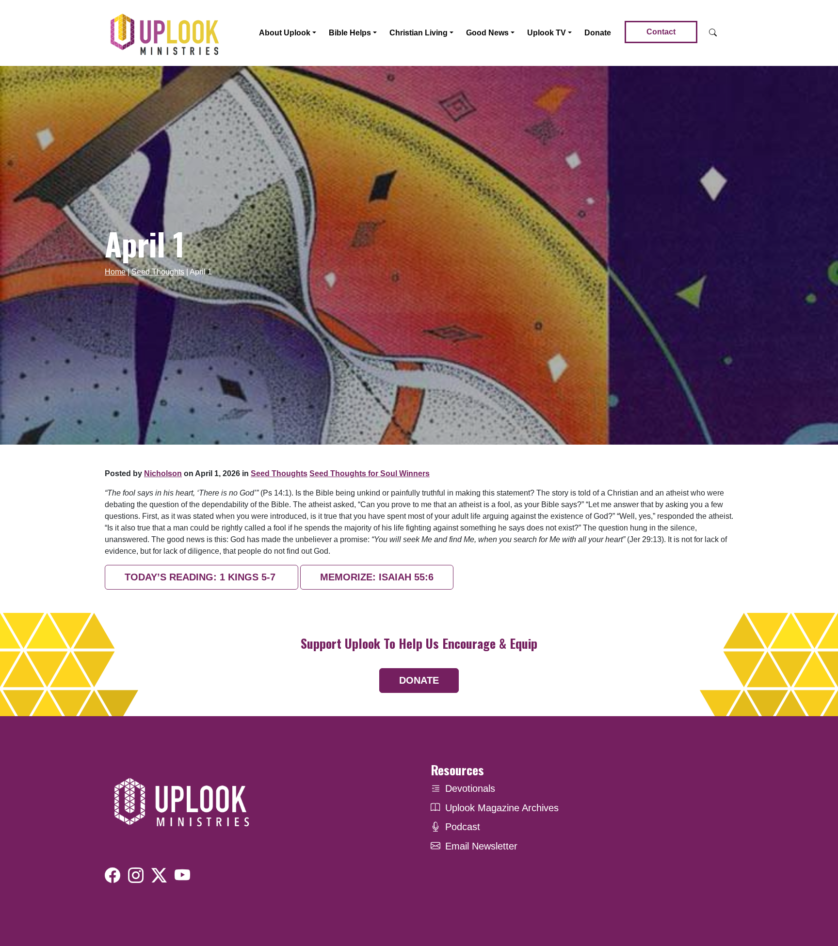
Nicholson (163, 473)
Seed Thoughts (157, 272)
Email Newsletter (481, 846)
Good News (487, 33)
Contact (661, 32)
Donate (597, 33)
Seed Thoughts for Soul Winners (369, 473)
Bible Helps (350, 33)
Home (115, 272)
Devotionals (470, 788)
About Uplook (284, 33)
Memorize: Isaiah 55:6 (377, 577)
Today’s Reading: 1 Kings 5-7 (201, 577)
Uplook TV (546, 33)
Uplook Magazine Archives (502, 807)
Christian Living (418, 33)
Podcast (462, 826)
